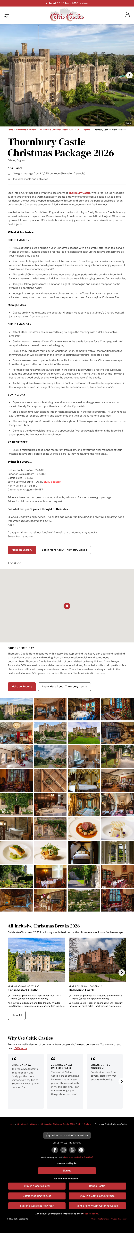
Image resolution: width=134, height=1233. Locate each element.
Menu (6, 17)
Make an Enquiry (22, 549)
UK (78, 129)
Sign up (67, 1170)
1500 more (20, 1048)
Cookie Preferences (100, 1219)
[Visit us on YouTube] (72, 1150)
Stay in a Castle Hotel (37, 1186)
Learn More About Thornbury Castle (64, 549)
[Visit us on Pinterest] (81, 1150)
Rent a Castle (97, 1186)
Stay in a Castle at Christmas (97, 1196)
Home (10, 129)
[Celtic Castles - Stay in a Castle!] (67, 14)
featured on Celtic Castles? (78, 1157)
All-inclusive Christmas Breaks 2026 (57, 129)
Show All (17, 1015)
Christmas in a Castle (26, 129)
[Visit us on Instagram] (63, 1150)
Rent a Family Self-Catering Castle (97, 1205)
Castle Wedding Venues (37, 1196)
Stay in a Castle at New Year (37, 1205)
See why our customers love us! (69, 1135)
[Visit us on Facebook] (54, 1150)
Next (129, 75)
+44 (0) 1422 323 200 (70, 1142)
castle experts (90, 1213)
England (86, 129)
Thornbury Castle (79, 193)
